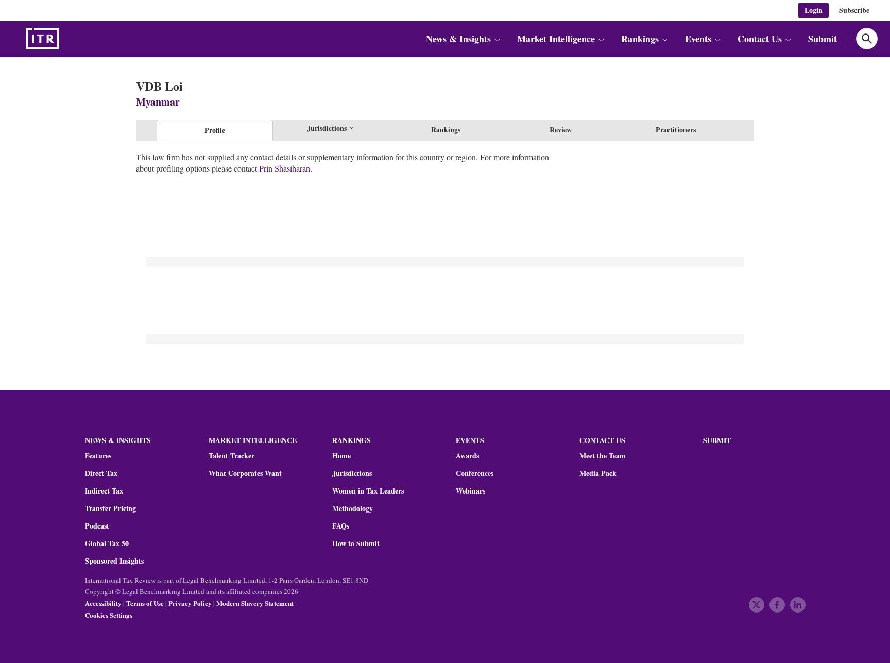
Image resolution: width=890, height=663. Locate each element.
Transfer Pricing (110, 508)
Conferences (474, 473)
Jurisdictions (352, 473)
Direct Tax (101, 473)
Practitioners (676, 129)
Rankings (445, 129)
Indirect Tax (104, 491)
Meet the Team (602, 456)
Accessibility (103, 603)
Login (814, 10)
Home (341, 456)
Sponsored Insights (114, 561)
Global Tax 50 (107, 543)
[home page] (67, 38)
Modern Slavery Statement (255, 603)
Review (561, 129)
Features (98, 456)
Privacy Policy (190, 603)
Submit (822, 38)
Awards (467, 456)
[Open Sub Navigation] (497, 38)
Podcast (97, 526)
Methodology (352, 508)
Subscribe (854, 10)
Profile (214, 130)
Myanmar (158, 101)
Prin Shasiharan (284, 168)
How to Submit (356, 543)
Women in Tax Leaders (368, 491)
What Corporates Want (245, 473)
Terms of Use (145, 603)
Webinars (470, 491)
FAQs (340, 526)
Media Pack (598, 473)
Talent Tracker (231, 456)
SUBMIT (717, 440)
